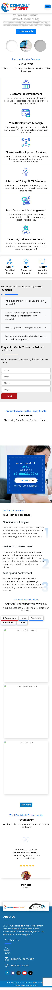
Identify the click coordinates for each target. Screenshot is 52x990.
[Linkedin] (7, 973)
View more (26, 804)
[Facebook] (13, 973)
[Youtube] (24, 973)
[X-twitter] (30, 973)
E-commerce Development (26, 94)
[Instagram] (18, 973)
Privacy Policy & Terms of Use (26, 985)
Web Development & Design (26, 123)
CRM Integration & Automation (25, 239)
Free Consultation (26, 31)
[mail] (7, 959)
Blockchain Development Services (26, 152)
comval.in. (26, 982)
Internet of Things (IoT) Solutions (26, 181)
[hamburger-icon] (48, 6)
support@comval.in (22, 959)
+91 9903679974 (26, 474)
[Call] (7, 966)
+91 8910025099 (19, 965)
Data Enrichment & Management (26, 210)
